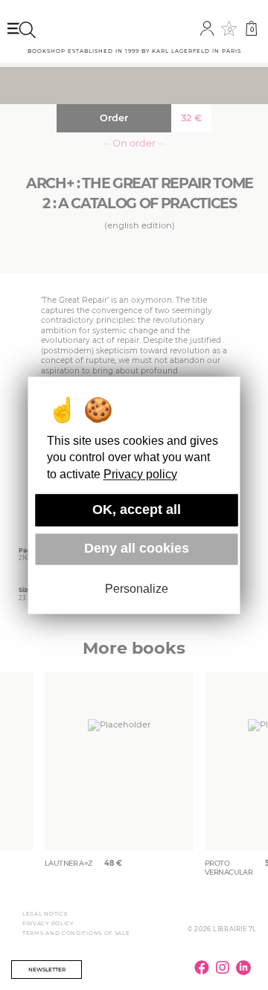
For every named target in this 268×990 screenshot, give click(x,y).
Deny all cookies (136, 548)
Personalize (136, 589)
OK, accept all (136, 509)
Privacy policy (140, 474)
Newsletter (47, 969)
